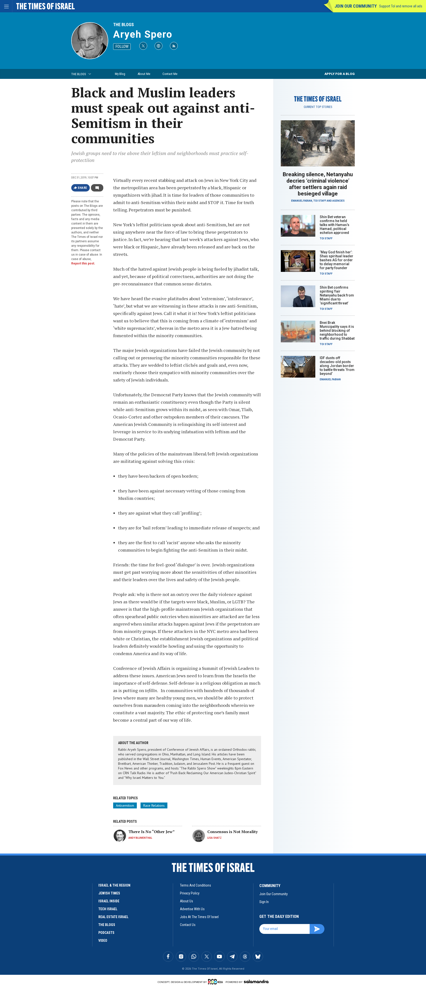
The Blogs (123, 24)
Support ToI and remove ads (400, 6)
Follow (121, 46)
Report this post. (83, 263)
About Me (144, 74)
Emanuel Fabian (301, 200)
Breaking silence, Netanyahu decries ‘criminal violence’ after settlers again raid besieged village (318, 184)
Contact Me (169, 74)
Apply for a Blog (339, 74)
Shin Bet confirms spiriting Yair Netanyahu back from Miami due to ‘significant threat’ (337, 295)
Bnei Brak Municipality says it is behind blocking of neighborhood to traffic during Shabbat (337, 330)
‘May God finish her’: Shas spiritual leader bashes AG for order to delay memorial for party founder (336, 260)
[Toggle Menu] (6, 6)
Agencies (338, 200)
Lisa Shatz (214, 838)
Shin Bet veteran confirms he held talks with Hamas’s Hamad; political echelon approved (334, 225)
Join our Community (356, 6)
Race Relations (154, 805)
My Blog (120, 74)
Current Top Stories (318, 107)
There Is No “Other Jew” (151, 831)
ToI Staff (319, 200)
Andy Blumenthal (140, 838)
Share (82, 188)
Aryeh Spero (142, 34)
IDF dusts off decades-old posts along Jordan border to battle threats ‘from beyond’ (337, 366)
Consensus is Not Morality (232, 831)
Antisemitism (125, 805)
